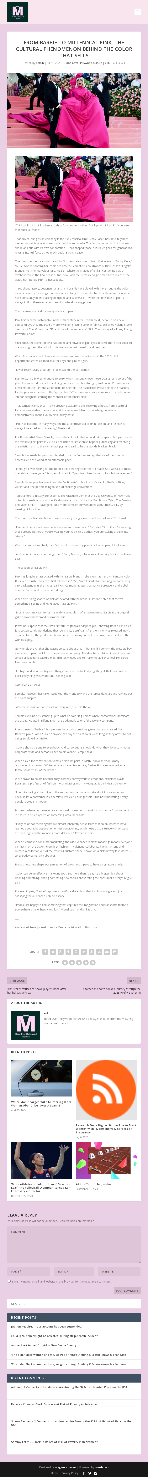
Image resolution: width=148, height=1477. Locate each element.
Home (55, 1473)
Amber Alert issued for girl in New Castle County (44, 1345)
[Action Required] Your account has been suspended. (46, 1326)
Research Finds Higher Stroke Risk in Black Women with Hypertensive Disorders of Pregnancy (106, 1128)
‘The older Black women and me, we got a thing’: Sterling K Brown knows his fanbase (68, 1355)
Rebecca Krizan (21, 1404)
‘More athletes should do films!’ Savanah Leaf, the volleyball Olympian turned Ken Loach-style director (40, 1187)
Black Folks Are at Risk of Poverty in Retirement (68, 1404)
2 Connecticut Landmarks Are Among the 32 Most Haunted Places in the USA (75, 1387)
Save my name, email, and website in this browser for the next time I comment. (61, 1281)
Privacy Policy (69, 1473)
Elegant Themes (65, 1467)
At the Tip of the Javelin (93, 1184)
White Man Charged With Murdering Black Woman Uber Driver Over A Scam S (41, 1103)
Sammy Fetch (20, 1442)
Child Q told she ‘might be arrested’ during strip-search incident (54, 1336)
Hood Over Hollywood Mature (83, 63)
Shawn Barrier (20, 1421)
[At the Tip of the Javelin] (106, 1160)
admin (40, 63)
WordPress (102, 1467)
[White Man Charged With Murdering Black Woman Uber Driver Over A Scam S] (41, 1078)
